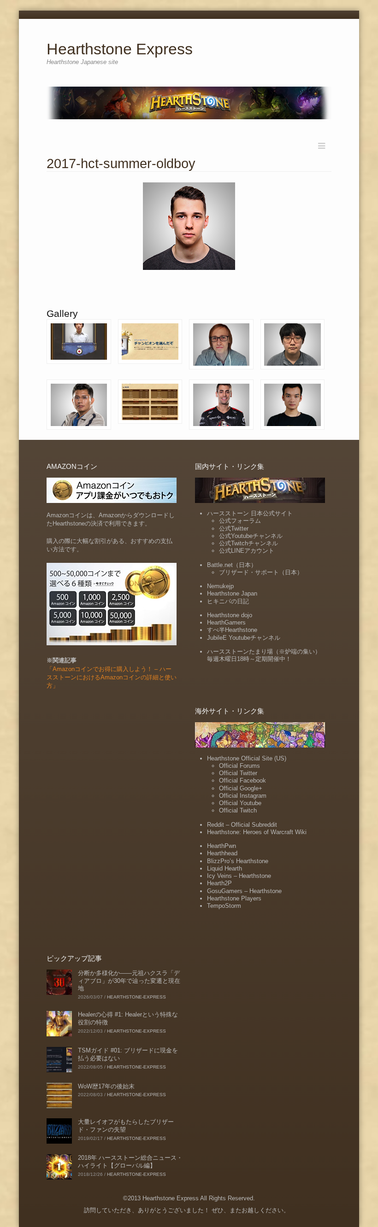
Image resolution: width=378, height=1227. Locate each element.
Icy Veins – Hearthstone (239, 875)
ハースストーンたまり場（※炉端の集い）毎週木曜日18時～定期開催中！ (264, 655)
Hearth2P (219, 883)
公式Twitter (233, 528)
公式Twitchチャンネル (248, 543)
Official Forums (239, 765)
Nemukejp (220, 586)
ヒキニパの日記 (228, 601)
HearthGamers (226, 622)
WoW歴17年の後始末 (106, 1086)
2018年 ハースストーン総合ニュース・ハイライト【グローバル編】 (130, 1161)
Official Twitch (238, 810)
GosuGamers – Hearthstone (244, 891)
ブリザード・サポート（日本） (261, 572)
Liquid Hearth (224, 868)
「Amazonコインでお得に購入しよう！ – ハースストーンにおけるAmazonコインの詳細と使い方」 (112, 677)
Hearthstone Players (234, 898)
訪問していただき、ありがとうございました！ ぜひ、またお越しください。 (186, 1210)
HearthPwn (221, 845)
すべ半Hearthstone (232, 629)
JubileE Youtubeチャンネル (243, 637)
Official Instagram (242, 795)
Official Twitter (238, 773)
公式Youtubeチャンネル (251, 535)
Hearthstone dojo (229, 615)
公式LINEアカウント (246, 550)
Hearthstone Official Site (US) (246, 758)
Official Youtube (240, 803)
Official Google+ (240, 788)
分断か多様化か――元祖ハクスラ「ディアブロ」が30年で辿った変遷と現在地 (129, 981)
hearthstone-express (136, 996)
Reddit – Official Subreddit (242, 824)
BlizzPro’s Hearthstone (237, 861)
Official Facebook (242, 780)
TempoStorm (224, 905)
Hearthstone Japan (232, 593)
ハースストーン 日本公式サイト (250, 513)
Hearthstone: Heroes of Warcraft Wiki (257, 832)
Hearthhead (222, 853)
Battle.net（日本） (232, 564)
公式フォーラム (240, 520)
